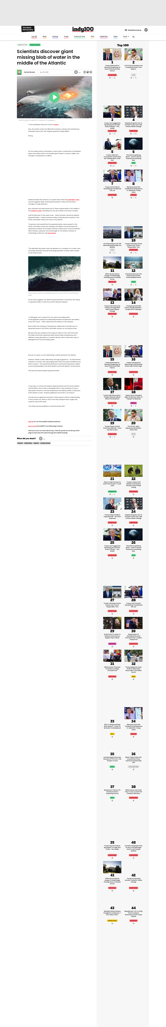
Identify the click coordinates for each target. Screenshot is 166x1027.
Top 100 (34, 36)
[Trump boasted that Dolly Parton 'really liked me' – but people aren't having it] (133, 294)
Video (115, 36)
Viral (92, 36)
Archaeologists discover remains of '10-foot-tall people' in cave (112, 759)
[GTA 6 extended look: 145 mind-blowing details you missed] (112, 232)
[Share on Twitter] (87, 72)
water (56, 125)
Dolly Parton (133, 920)
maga (133, 676)
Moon (112, 797)
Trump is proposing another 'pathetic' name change (133, 880)
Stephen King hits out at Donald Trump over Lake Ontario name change (133, 124)
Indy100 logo (83, 29)
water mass (28, 443)
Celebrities (104, 36)
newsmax (133, 195)
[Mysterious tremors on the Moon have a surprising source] (112, 778)
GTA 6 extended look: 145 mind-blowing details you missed (112, 245)
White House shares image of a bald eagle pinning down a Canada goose (112, 276)
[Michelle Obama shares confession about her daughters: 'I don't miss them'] (112, 899)
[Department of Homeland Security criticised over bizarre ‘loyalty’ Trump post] (133, 622)
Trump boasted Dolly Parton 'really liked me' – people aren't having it (133, 307)
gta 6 (133, 75)
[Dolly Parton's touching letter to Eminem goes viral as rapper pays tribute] (112, 622)
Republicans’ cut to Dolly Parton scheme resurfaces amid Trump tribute (133, 913)
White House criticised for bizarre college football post (112, 668)
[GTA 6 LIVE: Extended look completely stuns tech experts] (133, 54)
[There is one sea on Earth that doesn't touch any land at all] (112, 470)
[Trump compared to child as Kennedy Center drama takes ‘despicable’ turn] (133, 232)
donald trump (112, 163)
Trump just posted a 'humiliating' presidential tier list (112, 188)
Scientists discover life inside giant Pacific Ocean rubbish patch (133, 275)
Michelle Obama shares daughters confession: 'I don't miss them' (112, 913)
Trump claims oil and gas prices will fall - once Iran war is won (112, 428)
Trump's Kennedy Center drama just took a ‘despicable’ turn (133, 245)
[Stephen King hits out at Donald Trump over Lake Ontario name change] (133, 111)
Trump (66, 36)
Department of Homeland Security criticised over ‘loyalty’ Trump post (133, 636)
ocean (133, 282)
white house (112, 282)
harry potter (112, 976)
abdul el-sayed (133, 976)
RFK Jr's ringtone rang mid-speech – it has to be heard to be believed (112, 726)
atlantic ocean (35, 45)
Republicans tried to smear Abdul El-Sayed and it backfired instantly (133, 970)
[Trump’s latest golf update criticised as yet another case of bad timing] (133, 470)
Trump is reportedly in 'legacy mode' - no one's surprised (112, 516)
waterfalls (71, 200)
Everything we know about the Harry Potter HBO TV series (112, 970)
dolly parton (112, 643)
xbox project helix (133, 766)
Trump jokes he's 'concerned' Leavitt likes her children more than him (112, 157)
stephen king (133, 131)
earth (133, 163)
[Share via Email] (91, 72)
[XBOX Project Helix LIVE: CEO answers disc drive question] (133, 745)
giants (112, 766)
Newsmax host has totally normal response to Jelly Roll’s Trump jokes (133, 189)
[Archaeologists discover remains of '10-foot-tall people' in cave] (112, 745)
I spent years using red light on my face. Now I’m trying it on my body (133, 397)
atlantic (20, 443)
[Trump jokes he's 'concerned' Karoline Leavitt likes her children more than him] (112, 143)
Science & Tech (79, 36)
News (44, 36)
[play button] (54, 97)
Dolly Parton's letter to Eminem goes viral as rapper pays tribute (112, 636)
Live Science (52, 233)
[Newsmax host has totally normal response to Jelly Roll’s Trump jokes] (133, 175)
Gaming (55, 36)
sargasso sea (112, 491)
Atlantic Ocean (36, 211)
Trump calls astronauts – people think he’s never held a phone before (112, 397)
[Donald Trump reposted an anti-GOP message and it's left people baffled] (133, 834)
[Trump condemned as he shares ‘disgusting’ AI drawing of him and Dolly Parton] (112, 54)
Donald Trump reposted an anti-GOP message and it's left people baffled (133, 848)
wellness (133, 403)
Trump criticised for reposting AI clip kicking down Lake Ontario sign (133, 364)
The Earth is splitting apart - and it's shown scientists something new (133, 157)
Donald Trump (112, 75)
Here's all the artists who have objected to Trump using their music (112, 1001)
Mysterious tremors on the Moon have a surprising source (112, 791)
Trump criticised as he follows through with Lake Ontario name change (112, 308)
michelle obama (112, 920)
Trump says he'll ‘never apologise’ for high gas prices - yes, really (112, 847)
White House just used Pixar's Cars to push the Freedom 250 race (133, 791)
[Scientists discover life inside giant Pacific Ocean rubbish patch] (133, 262)
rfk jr (112, 734)
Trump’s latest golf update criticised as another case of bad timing (133, 484)
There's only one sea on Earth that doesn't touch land (112, 483)
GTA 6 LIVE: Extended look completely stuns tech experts (133, 67)
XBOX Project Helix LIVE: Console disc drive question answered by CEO (133, 759)
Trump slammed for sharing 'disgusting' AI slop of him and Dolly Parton (112, 68)
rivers (77, 200)
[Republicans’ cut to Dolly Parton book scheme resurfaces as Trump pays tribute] (133, 899)
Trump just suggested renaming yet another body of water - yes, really (112, 125)
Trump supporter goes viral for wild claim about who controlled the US (133, 669)
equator (36, 443)
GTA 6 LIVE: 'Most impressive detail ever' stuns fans (133, 428)
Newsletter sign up (134, 30)
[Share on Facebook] (84, 72)
